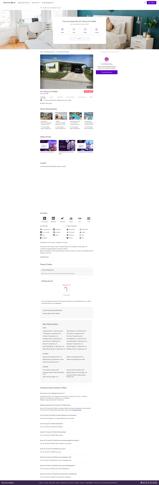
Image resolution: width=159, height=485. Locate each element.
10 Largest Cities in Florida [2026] (84, 152)
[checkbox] (62, 30)
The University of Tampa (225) (51, 370)
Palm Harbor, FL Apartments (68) (75, 333)
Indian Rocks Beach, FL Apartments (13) (53, 346)
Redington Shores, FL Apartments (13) (77, 349)
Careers (46, 482)
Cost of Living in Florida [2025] (47, 152)
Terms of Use (71, 482)
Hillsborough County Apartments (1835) (53, 359)
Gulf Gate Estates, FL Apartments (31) (77, 346)
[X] (149, 483)
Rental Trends (52, 482)
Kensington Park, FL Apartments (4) (52, 338)
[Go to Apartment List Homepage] (9, 2)
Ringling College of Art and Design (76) (77, 372)
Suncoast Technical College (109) (75, 370)
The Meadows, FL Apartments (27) (52, 333)
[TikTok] (156, 483)
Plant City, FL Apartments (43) (74, 336)
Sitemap (77, 482)
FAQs (91, 97)
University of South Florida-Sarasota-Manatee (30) (76, 376)
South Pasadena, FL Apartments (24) (76, 331)
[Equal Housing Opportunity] (141, 483)
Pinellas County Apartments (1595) (76, 359)
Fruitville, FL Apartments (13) (50, 336)
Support (58, 482)
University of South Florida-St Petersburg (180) (53, 373)
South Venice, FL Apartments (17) (52, 341)
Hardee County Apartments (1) (51, 362)
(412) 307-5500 (44, 93)
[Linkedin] (144, 483)
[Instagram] (154, 483)
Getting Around (82, 97)
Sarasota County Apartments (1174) (52, 357)
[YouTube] (151, 483)
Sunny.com (82, 482)
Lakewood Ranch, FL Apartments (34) (53, 331)
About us (41, 482)
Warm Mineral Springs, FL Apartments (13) (54, 349)
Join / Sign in (151, 2)
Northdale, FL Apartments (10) (75, 344)
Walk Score (66, 285)
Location (51, 97)
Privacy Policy (64, 482)
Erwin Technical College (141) (50, 377)
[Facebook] (146, 483)
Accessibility (88, 482)
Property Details (70, 97)
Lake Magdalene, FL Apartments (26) (76, 338)
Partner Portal (97, 482)
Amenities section (76, 410)
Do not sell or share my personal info (109, 482)
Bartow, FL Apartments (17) (50, 344)
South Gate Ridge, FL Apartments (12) (77, 341)
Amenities (59, 97)
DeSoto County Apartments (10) (75, 357)
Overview (42, 97)
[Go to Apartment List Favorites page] (145, 2)
